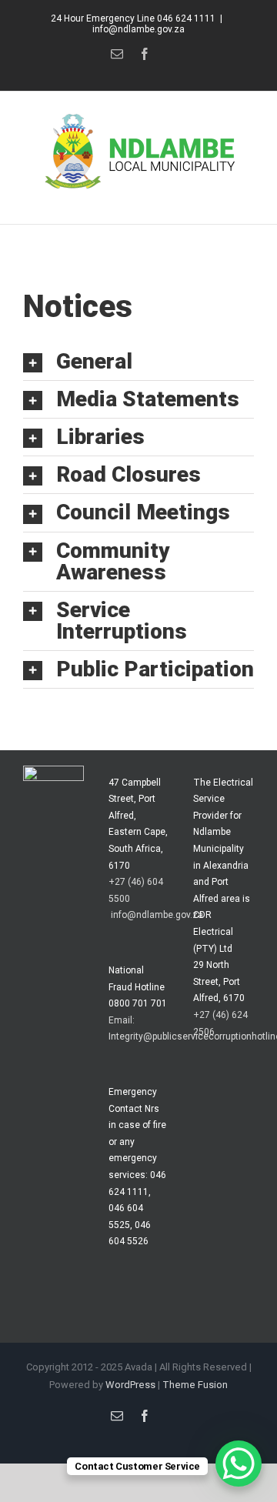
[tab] (138, 361)
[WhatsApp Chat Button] (238, 1463)
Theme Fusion (195, 1384)
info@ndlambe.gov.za (138, 29)
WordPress (130, 1384)
